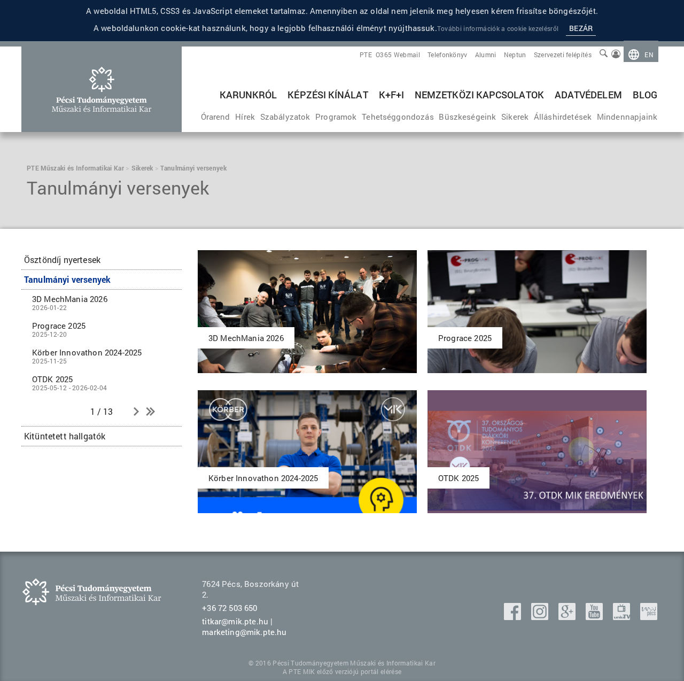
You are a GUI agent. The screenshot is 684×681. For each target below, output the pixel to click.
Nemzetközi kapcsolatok (479, 94)
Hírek (245, 116)
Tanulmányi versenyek (67, 279)
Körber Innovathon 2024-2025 (87, 356)
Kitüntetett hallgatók (64, 436)
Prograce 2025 (59, 329)
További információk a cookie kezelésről (497, 28)
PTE (366, 54)
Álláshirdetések (563, 116)
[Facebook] (513, 616)
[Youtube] (595, 616)
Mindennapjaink (627, 116)
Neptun (515, 54)
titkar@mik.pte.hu (235, 621)
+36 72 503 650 (229, 607)
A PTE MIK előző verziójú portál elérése (342, 671)
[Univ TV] (622, 616)
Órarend (215, 116)
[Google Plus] (568, 616)
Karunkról (248, 94)
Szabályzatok (285, 116)
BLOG (645, 94)
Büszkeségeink (467, 116)
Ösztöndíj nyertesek (62, 259)
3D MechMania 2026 (69, 302)
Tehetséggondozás (398, 116)
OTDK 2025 (69, 383)
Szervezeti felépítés (563, 54)
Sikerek (514, 116)
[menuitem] (641, 54)
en (649, 54)
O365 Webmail (398, 54)
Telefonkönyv (448, 54)
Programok (335, 116)
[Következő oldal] (136, 412)
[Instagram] (540, 616)
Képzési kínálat (327, 94)
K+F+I (391, 94)
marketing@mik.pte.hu (244, 631)
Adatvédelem (588, 94)
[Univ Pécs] (648, 616)
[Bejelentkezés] (615, 54)
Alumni (485, 54)
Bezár (581, 28)
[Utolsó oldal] (150, 412)
